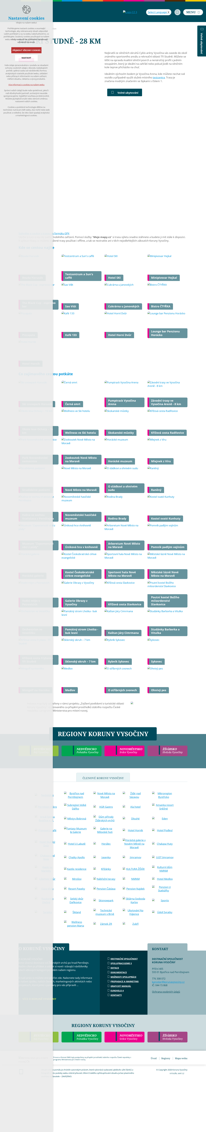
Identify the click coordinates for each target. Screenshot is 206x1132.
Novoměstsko (131, 1037)
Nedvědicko (87, 1037)
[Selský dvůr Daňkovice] (75, 900)
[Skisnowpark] (104, 900)
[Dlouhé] (134, 818)
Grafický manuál (121, 986)
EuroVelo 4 (117, 990)
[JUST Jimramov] (163, 857)
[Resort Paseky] (75, 889)
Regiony (165, 1058)
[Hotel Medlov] (163, 879)
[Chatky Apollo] (75, 857)
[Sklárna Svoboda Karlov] (134, 900)
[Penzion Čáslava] (104, 889)
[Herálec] (104, 844)
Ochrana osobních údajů (166, 991)
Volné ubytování (127, 92)
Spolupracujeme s (121, 963)
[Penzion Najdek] (134, 889)
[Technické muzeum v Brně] (104, 912)
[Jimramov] (134, 857)
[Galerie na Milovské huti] (104, 830)
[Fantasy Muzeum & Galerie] (75, 830)
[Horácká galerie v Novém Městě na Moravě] (134, 843)
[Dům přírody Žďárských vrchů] (104, 818)
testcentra (159, 77)
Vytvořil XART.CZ (177, 1073)
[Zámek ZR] (104, 924)
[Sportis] (163, 900)
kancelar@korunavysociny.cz (168, 982)
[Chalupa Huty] (163, 844)
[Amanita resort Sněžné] (163, 806)
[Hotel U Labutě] (75, 844)
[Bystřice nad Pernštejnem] (75, 795)
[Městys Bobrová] (75, 818)
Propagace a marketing (125, 981)
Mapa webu (181, 1058)
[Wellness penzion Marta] (75, 923)
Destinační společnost (124, 958)
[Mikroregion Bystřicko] (163, 795)
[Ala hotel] (134, 807)
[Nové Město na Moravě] (104, 795)
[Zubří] (134, 924)
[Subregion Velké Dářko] (75, 806)
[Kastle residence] (75, 869)
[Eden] (163, 818)
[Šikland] (75, 912)
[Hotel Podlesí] (163, 830)
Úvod (154, 1058)
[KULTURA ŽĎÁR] (134, 869)
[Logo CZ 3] (130, 12)
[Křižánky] (104, 869)
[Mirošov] (75, 879)
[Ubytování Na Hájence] (134, 912)
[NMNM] (134, 879)
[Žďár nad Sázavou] (134, 795)
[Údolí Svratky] (163, 912)
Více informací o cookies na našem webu (26, 84)
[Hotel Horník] (134, 830)
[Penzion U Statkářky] (163, 889)
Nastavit (26, 57)
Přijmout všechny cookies (26, 50)
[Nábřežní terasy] (104, 879)
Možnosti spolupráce (123, 976)
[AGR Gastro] (104, 807)
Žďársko (173, 1037)
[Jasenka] (104, 857)
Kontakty (116, 995)
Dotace (115, 967)
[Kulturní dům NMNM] (163, 869)
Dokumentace (119, 972)
